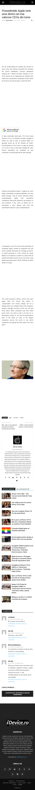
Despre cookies (22, 783)
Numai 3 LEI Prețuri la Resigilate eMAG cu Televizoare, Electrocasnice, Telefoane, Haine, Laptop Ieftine (22, 588)
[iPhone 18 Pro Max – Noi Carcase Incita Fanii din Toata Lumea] (6, 496)
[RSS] (19, 769)
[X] (25, 478)
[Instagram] (10, 478)
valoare (22, 417)
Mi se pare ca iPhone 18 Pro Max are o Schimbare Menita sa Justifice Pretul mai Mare (21, 522)
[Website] (28, 478)
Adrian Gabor (9, 20)
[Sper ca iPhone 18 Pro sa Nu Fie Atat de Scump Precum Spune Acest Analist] (6, 578)
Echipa (29, 783)
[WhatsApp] (12, 774)
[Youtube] (17, 481)
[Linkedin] (13, 478)
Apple (10, 417)
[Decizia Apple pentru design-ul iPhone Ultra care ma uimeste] (6, 539)
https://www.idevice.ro (17, 449)
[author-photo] (17, 444)
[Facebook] (6, 478)
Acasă (3, 6)
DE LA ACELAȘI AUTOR (22, 489)
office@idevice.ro (22, 757)
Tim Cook (9, 6)
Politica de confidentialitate (9, 783)
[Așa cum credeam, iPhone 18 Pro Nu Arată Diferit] (6, 513)
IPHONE (20, 784)
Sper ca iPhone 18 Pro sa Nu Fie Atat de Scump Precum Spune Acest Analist (21, 578)
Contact (15, 784)
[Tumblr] (21, 478)
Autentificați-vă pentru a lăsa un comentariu (18, 693)
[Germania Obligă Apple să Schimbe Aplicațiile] (6, 530)
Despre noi (11, 781)
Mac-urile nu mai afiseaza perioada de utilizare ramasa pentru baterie (9, 427)
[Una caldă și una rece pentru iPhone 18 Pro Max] (6, 504)
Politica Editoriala (20, 781)
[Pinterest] (17, 478)
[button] (3, 2)
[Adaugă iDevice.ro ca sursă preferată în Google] (17, 130)
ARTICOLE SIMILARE (8, 489)
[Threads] (22, 774)
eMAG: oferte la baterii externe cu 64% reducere (26, 426)
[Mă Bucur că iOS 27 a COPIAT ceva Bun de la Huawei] (6, 599)
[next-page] (6, 606)
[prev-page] (3, 606)
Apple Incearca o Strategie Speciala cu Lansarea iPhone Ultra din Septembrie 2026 (22, 558)
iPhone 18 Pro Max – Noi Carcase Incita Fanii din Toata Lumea (22, 496)
